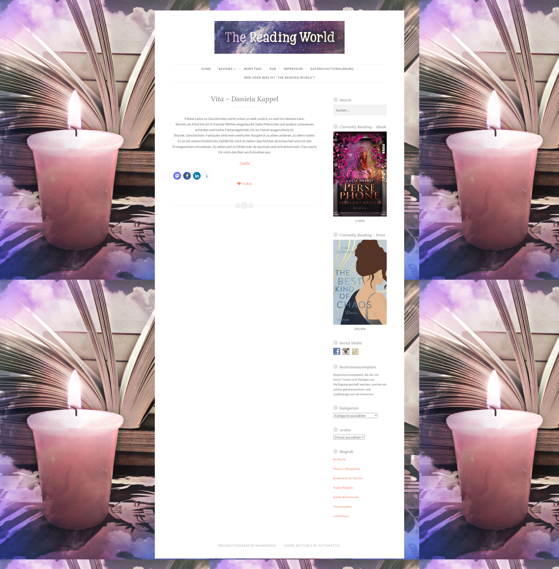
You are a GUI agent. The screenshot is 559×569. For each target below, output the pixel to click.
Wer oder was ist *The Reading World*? (279, 77)
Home (206, 69)
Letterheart (341, 516)
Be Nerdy (339, 459)
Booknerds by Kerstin (348, 478)
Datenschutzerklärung (332, 69)
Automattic (329, 545)
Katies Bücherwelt (346, 497)
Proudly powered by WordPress (247, 545)
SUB (272, 69)
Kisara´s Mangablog (346, 468)
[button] (177, 176)
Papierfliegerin (343, 487)
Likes (247, 183)
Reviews (226, 69)
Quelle (245, 163)
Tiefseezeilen (342, 506)
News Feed (253, 69)
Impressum (293, 69)
